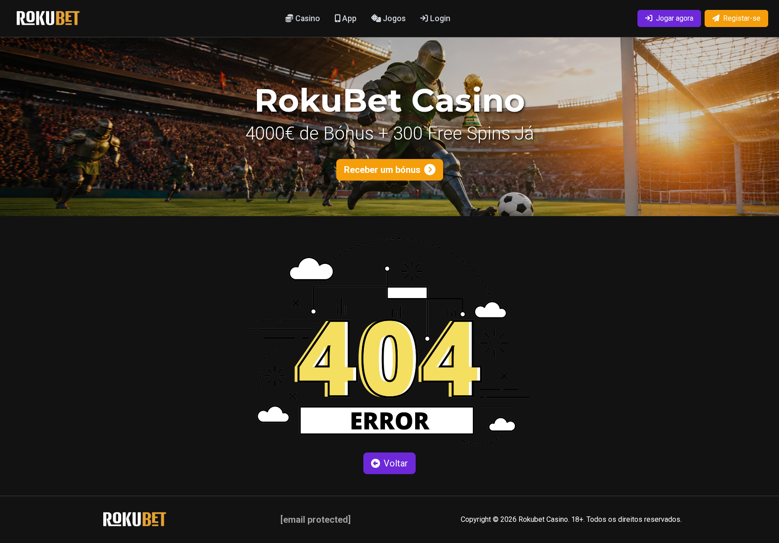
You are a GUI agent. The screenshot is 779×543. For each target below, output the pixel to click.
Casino (306, 18)
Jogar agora (674, 18)
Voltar (396, 463)
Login (439, 18)
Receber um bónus (382, 169)
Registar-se (742, 18)
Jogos (393, 18)
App (348, 18)
